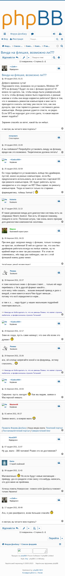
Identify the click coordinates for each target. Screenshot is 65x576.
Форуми (33, 34)
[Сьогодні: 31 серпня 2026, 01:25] (57, 46)
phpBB (23, 556)
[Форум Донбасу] (32, 16)
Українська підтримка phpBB (47, 563)
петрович (13, 136)
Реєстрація (18, 39)
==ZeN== (13, 67)
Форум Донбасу (18, 33)
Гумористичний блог (40, 431)
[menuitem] (61, 46)
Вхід (6, 39)
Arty (26, 559)
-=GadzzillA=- (16, 160)
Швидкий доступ (5, 34)
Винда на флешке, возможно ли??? (27, 52)
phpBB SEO (38, 570)
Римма (13, 271)
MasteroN (14, 404)
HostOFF (13, 438)
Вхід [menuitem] (55, 34)
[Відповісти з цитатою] (59, 68)
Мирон (13, 229)
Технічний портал (54, 428)
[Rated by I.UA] (25, 551)
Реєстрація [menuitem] (61, 34)
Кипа (12, 461)
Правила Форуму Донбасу (14, 428)
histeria (13, 199)
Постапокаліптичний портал (16, 431)
